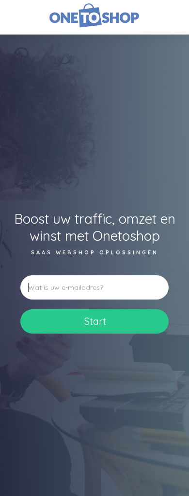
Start (95, 321)
